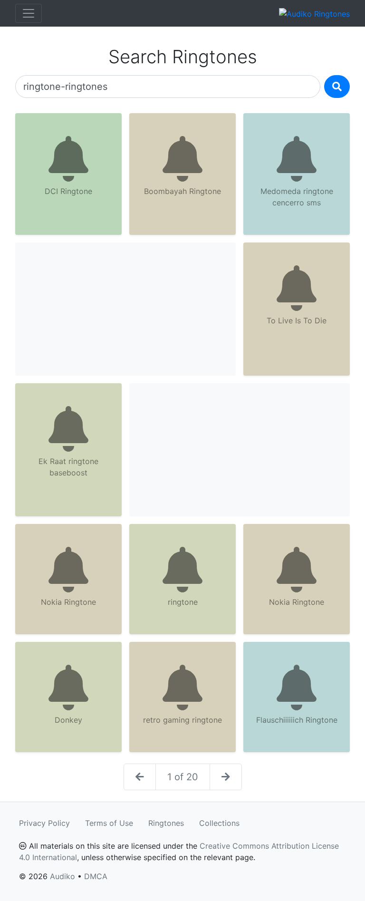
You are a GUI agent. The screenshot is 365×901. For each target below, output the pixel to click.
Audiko (62, 876)
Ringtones (166, 823)
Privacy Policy (44, 823)
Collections (219, 823)
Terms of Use (109, 823)
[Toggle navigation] (28, 13)
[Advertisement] (125, 309)
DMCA (95, 876)
